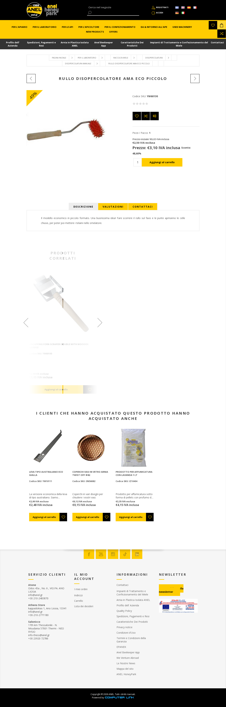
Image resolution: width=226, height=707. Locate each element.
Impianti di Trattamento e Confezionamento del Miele (179, 44)
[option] (62, 332)
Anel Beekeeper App (103, 44)
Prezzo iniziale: (140, 139)
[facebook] (89, 554)
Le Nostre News (126, 663)
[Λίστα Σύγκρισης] (221, 33)
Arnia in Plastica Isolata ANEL (75, 44)
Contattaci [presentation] (143, 206)
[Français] (195, 7)
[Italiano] (183, 12)
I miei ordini (80, 589)
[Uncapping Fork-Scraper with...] (31, 78)
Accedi (159, 12)
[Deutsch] (177, 12)
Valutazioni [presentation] (113, 206)
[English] (183, 7)
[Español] (189, 7)
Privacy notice (124, 627)
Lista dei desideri (83, 606)
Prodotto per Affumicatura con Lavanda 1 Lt (134, 473)
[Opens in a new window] (119, 697)
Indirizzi (78, 595)
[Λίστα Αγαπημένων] (213, 25)
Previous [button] (41, 322)
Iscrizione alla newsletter (171, 590)
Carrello (78, 600)
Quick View (64, 305)
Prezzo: (139, 147)
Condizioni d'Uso (126, 632)
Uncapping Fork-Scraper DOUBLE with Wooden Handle (58, 346)
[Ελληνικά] (177, 7)
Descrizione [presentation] (83, 206)
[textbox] (113, 7)
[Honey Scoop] (195, 78)
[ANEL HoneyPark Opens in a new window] (50, 11)
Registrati (162, 7)
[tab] (83, 206)
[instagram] (113, 554)
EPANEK (121, 647)
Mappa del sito (125, 668)
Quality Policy (124, 610)
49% (33, 95)
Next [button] (84, 322)
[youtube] (101, 554)
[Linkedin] (137, 554)
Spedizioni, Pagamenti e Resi (41, 44)
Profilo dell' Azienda (12, 44)
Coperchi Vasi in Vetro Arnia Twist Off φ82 (90, 473)
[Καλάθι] (221, 25)
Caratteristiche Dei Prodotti (132, 44)
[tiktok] (125, 554)
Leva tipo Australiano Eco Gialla (46, 473)
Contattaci (217, 42)
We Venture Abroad (128, 657)
